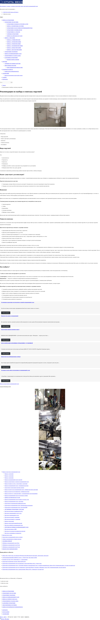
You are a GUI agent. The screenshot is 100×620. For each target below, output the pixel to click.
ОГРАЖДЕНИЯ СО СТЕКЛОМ (13, 32)
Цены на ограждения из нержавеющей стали (9, 383)
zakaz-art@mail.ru (14, 12)
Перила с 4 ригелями (9, 477)
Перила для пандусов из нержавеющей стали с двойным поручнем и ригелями (21, 489)
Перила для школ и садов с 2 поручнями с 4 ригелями (16, 483)
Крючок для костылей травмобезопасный (13, 523)
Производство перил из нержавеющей (9, 315)
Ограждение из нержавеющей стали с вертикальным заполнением (19, 505)
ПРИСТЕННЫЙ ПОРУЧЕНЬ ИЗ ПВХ (15, 67)
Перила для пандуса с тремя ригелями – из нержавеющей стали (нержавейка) (21, 493)
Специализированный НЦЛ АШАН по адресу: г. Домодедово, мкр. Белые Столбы (19, 557)
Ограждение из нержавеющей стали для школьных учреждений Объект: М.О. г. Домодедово (21, 563)
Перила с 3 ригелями (9, 475)
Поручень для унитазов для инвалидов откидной (15, 531)
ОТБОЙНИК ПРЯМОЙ (7, 541)
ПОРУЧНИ (4, 61)
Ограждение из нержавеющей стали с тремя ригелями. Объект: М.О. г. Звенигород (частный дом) (23, 569)
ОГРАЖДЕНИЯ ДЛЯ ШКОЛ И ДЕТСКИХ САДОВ (17, 24)
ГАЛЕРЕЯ (4, 77)
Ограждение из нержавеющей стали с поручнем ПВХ (16, 507)
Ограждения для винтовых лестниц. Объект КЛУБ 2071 (14, 561)
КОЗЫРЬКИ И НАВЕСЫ (7, 69)
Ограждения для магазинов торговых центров (14, 487)
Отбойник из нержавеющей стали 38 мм (10, 543)
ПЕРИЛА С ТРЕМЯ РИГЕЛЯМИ (14, 43)
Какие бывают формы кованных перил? (10, 329)
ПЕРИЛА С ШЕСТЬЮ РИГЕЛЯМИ (14, 49)
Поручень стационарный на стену (12, 515)
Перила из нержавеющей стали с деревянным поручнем (16, 485)
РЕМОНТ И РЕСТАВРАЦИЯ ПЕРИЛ (10, 549)
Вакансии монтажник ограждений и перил (14, 75)
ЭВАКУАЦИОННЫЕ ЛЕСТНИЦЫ (9, 605)
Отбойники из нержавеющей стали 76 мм (11, 547)
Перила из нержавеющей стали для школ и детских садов (17, 499)
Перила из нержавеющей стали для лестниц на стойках (16, 495)
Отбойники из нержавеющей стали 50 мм (11, 545)
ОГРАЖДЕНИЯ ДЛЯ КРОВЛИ (11, 51)
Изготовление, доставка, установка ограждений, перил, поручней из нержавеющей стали (19, 6)
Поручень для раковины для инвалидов (13, 533)
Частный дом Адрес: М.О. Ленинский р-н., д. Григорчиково (14, 559)
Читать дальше (6, 312)
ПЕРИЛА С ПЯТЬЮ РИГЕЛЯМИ (14, 47)
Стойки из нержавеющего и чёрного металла (11, 539)
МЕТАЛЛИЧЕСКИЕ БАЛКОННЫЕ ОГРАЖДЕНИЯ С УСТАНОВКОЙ (17, 343)
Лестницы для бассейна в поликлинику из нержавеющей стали (15, 370)
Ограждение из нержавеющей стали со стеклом (12, 537)
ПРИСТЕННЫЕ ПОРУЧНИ (10, 65)
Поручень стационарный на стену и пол (13, 513)
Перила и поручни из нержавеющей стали (11, 471)
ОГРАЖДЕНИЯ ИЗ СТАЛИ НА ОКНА (13, 55)
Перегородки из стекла (7, 535)
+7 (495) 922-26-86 (6, 12)
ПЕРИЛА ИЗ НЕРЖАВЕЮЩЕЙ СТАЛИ (13, 53)
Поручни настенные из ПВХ (11, 529)
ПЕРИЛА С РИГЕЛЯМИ (10, 37)
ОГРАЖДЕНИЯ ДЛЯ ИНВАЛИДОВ (14, 30)
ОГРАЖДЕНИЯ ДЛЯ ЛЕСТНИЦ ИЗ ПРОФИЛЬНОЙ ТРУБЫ (19, 28)
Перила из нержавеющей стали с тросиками (14, 501)
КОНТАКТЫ (5, 79)
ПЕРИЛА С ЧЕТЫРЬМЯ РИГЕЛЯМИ (15, 45)
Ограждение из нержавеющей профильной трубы (15, 503)
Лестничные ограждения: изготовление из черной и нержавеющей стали (17, 302)
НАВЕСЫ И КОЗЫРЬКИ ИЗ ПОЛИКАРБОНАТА (12, 607)
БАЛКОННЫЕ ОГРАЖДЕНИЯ (11, 57)
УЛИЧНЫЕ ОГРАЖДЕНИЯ (12, 33)
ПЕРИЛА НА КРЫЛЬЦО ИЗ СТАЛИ (14, 35)
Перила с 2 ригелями (9, 473)
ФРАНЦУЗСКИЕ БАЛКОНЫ (13, 59)
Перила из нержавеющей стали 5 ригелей (13, 479)
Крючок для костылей (9, 521)
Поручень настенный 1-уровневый (12, 517)
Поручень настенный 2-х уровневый (12, 519)
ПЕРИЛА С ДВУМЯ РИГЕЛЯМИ (14, 41)
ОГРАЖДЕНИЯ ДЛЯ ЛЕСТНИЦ (11, 22)
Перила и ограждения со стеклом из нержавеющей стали (17, 481)
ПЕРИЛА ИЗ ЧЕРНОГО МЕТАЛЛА (9, 599)
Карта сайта (3, 616)
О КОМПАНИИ (5, 73)
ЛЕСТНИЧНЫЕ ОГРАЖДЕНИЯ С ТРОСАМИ (14, 509)
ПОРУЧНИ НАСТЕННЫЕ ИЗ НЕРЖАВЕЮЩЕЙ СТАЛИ (16, 527)
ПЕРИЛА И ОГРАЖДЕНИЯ (8, 20)
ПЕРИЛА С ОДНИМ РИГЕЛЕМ (13, 39)
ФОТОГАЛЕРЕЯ (5, 611)
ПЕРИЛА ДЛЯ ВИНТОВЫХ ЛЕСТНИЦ (15, 26)
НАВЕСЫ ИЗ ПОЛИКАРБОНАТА (12, 71)
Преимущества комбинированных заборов (10, 356)
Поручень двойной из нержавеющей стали (14, 525)
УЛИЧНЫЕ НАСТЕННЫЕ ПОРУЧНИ (12, 63)
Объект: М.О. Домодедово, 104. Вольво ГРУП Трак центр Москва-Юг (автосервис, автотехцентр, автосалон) (25, 555)
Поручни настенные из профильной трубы (14, 511)
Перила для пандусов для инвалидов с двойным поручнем (17, 491)
